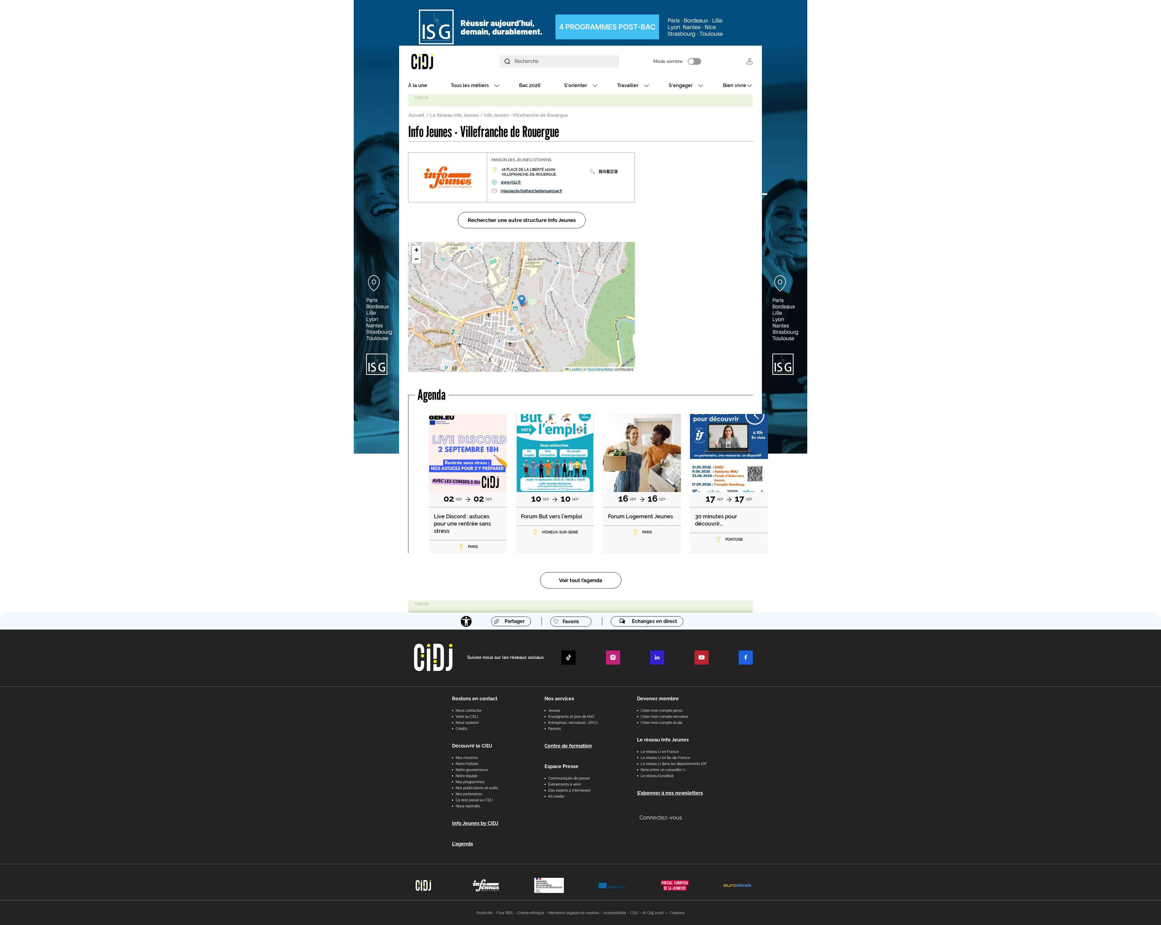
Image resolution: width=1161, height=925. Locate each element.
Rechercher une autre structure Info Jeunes (522, 220)
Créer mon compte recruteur (664, 717)
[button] (521, 301)
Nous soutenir (467, 723)
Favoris (571, 621)
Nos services (559, 699)
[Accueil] (436, 61)
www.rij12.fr (511, 182)
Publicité (484, 912)
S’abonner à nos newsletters (670, 793)
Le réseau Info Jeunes (663, 740)
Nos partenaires (469, 794)
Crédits (461, 729)
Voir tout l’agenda (580, 580)
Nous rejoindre (468, 806)
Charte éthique (530, 912)
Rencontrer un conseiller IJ (663, 770)
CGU (634, 912)
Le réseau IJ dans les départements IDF (674, 764)
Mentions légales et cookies (573, 912)
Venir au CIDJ (467, 717)
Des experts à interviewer (569, 790)
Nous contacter (469, 710)
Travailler (628, 85)
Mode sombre (668, 61)
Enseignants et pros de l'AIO (571, 717)
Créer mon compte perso (661, 710)
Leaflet (575, 369)
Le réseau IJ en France (660, 752)
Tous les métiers (470, 85)
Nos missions (467, 758)
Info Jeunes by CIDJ (475, 823)
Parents (554, 729)
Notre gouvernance (472, 770)
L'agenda (462, 844)
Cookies (677, 912)
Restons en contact (474, 699)
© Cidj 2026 (653, 912)
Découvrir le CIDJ (472, 746)
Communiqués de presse (569, 778)
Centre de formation (568, 746)
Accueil (416, 115)
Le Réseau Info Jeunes (454, 115)
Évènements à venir (564, 784)
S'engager (681, 85)
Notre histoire (467, 764)
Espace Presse (561, 766)
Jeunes (554, 710)
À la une (417, 85)
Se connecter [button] (749, 61)
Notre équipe (466, 776)
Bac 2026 (530, 85)
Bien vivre (734, 85)
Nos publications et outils (477, 788)
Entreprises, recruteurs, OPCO (573, 723)
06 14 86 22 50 (608, 171)
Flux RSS (504, 912)
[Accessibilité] (466, 621)
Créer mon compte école (661, 723)
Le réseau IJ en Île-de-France (665, 758)
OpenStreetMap (600, 369)
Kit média (556, 796)
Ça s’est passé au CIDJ (474, 800)
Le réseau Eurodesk (657, 776)
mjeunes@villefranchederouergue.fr (531, 191)
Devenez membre (658, 699)
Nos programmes (470, 782)
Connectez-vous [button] (660, 817)
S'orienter (575, 85)
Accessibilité (614, 912)
